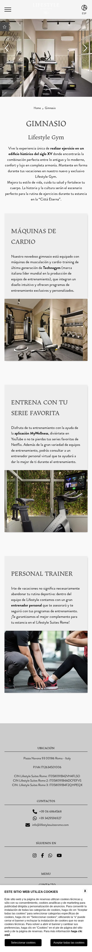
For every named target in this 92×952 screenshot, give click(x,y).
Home (37, 108)
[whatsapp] (50, 855)
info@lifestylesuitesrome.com (50, 825)
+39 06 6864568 (50, 811)
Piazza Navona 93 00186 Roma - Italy (47, 758)
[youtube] (59, 855)
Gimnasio (50, 108)
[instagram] (35, 855)
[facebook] (42, 855)
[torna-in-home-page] (46, 9)
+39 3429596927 (50, 818)
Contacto (47, 885)
